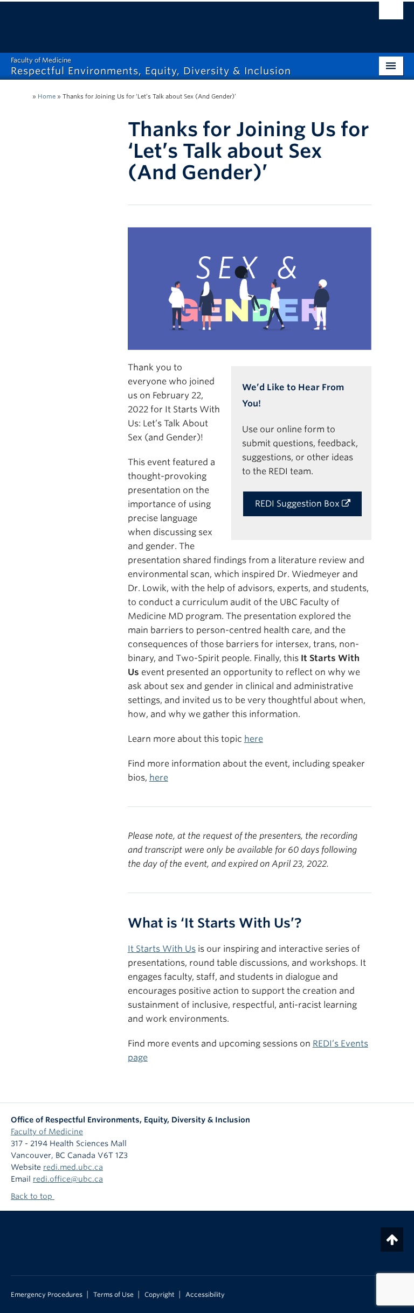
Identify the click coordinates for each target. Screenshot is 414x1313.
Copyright (159, 1294)
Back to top (32, 1196)
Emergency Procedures (46, 1294)
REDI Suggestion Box (298, 503)
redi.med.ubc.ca (73, 1167)
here (253, 739)
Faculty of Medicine (47, 1131)
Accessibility (205, 1294)
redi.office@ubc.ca (68, 1179)
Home (47, 96)
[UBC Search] (391, 13)
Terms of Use (113, 1294)
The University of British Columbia (177, 22)
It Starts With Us (162, 949)
